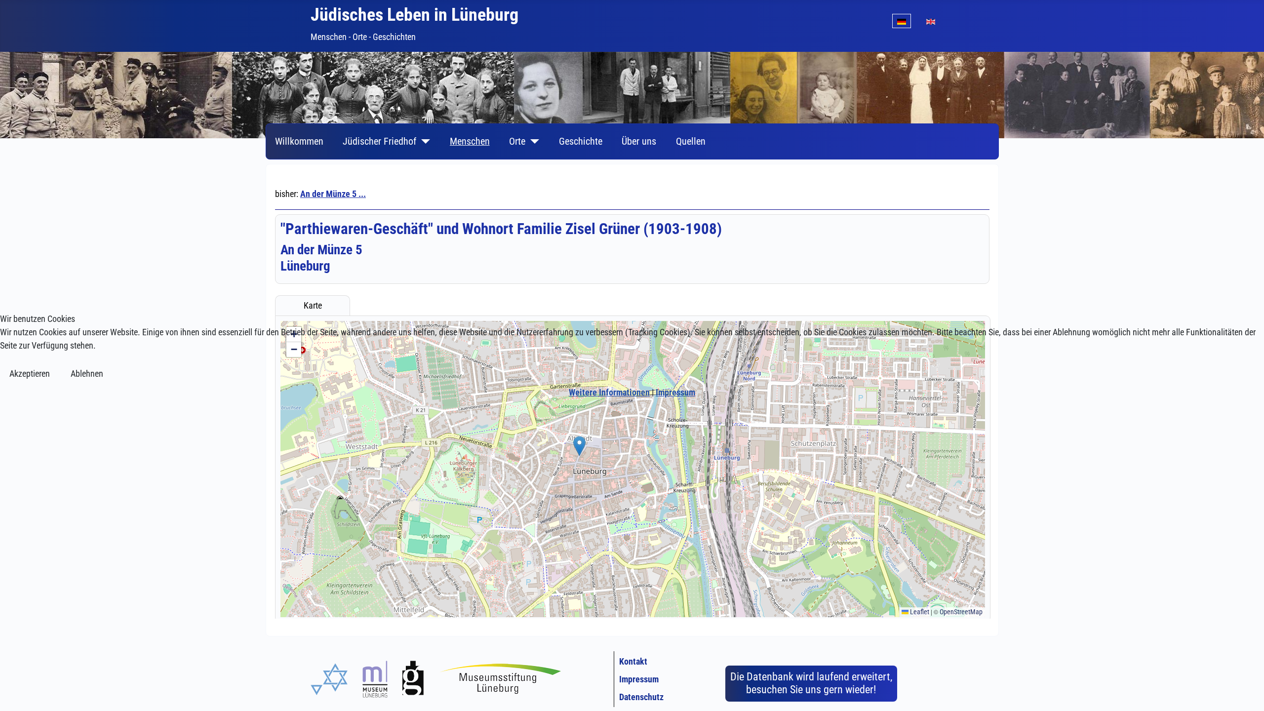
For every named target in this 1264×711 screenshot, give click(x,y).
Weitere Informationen (609, 392)
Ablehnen (87, 373)
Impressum (675, 392)
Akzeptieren (29, 373)
